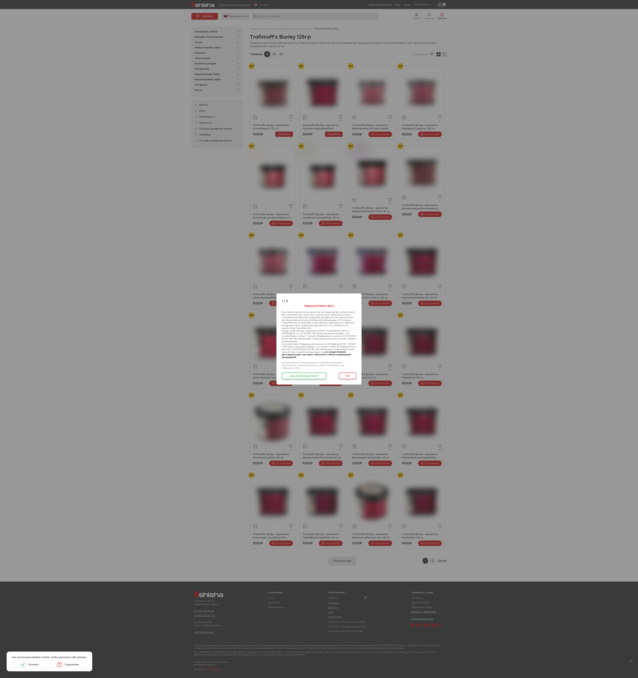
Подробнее (71, 664)
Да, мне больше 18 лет (304, 375)
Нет (347, 375)
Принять (33, 664)
